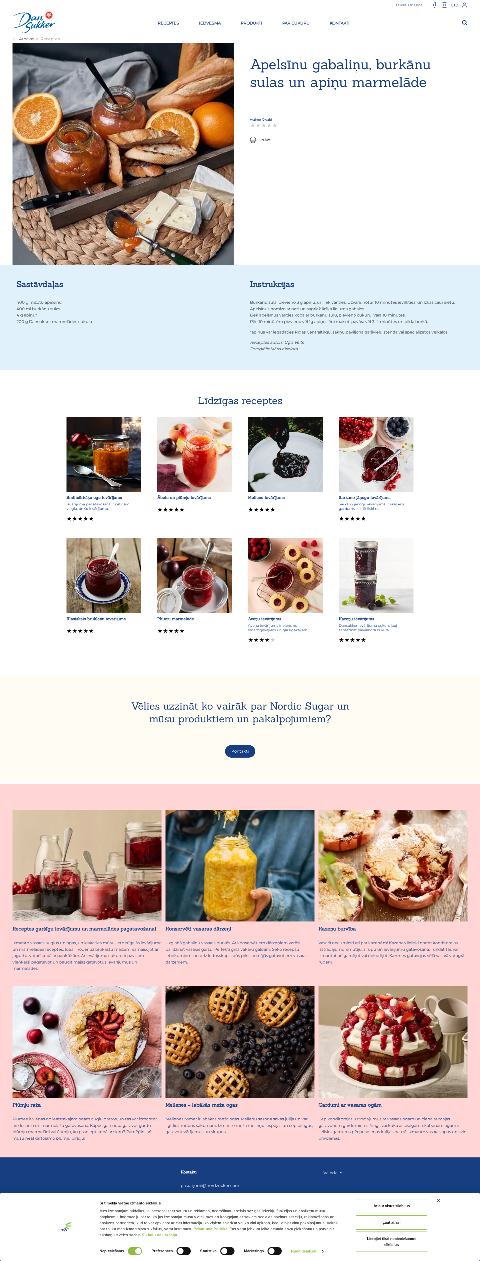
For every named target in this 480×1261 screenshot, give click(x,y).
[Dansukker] (33, 22)
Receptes (50, 39)
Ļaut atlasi (391, 1222)
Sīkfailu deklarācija (159, 1235)
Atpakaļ (26, 39)
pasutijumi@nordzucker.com (210, 1185)
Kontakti (240, 751)
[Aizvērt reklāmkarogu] (438, 1200)
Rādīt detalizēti (304, 1251)
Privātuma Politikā (211, 1229)
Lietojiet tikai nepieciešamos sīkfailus (391, 1241)
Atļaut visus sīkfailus (392, 1206)
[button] (168, 22)
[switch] (183, 1251)
